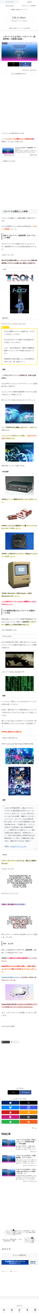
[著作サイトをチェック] (10, 1103)
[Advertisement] (19, 96)
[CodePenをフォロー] (28, 1117)
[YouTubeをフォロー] (10, 1112)
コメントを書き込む (19, 1255)
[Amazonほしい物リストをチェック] (28, 1112)
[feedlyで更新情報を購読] (10, 1122)
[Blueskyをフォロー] (10, 1107)
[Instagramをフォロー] (28, 1107)
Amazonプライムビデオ (18, 846)
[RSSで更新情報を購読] (28, 1122)
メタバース (6, 1042)
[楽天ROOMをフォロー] (10, 1117)
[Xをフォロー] (28, 1103)
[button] (35, 657)
